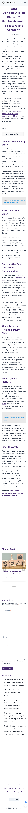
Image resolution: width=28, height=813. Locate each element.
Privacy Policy (19, 792)
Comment (7, 611)
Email (5, 646)
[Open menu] (25, 3)
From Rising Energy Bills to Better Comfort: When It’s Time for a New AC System (14, 682)
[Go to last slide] (4, 569)
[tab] (12, 586)
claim (4, 404)
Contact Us (19, 788)
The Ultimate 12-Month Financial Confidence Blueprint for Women (12, 493)
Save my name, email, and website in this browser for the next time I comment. (15, 662)
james (17, 34)
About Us (17, 785)
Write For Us (8, 788)
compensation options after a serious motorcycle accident (12, 113)
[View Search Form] (21, 3)
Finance (14, 9)
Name (5, 637)
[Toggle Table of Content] (20, 134)
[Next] (23, 569)
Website (6, 655)
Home (9, 785)
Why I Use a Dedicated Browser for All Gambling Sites (13, 693)
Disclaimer (8, 792)
